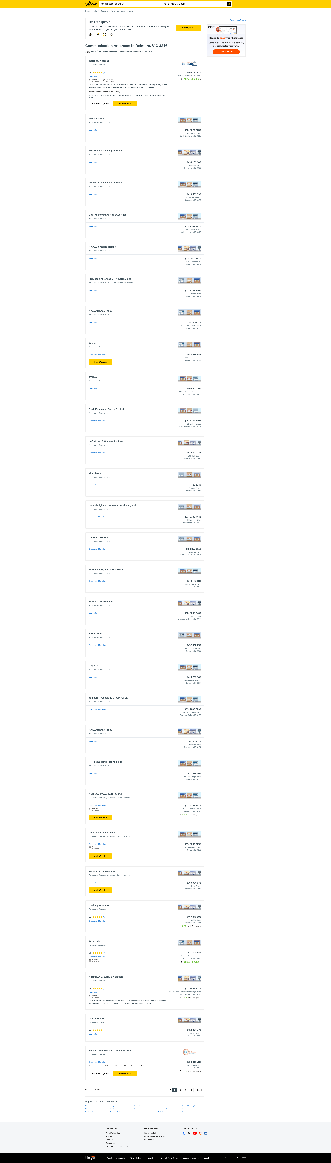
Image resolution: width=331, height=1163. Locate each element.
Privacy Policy (135, 1158)
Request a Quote (100, 103)
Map (92, 52)
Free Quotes (188, 28)
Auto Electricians (141, 1106)
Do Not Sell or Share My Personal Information (180, 1158)
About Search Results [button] (238, 20)
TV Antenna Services (97, 65)
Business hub (150, 1140)
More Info (93, 77)
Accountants (139, 1109)
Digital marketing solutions (155, 1136)
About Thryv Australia (116, 1158)
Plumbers (89, 1106)
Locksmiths (90, 1112)
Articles (109, 1136)
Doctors (137, 1112)
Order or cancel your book (117, 1146)
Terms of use (151, 1158)
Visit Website (125, 103)
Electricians (90, 1109)
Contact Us (110, 1143)
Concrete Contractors (167, 1109)
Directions (93, 355)
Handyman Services (190, 1112)
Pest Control (115, 1112)
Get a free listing (151, 1133)
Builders (161, 1106)
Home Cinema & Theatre (123, 283)
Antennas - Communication (100, 122)
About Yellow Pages (114, 1133)
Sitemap (109, 1140)
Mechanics (114, 1109)
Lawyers (113, 1106)
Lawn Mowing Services (191, 1106)
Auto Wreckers (164, 1112)
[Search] (229, 4)
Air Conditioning (188, 1109)
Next (198, 1090)
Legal (206, 1158)
